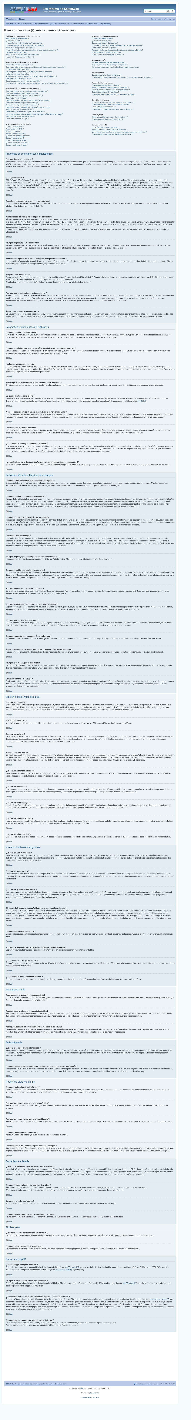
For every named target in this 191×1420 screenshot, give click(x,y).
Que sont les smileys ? (14, 131)
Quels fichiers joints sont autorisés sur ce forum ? (110, 117)
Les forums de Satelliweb (61, 8)
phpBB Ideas (128, 1283)
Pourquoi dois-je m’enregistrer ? (17, 38)
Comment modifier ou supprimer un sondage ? (22, 103)
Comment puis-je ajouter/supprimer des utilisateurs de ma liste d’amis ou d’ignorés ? (122, 77)
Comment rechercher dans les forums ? (106, 85)
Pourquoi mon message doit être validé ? (20, 116)
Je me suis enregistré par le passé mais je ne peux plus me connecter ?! (32, 50)
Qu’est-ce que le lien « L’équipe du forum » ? (108, 54)
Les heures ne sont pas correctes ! (18, 69)
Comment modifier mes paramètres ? (19, 65)
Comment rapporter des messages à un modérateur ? (25, 112)
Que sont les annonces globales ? (18, 136)
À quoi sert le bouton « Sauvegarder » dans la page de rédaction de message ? (34, 114)
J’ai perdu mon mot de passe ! (16, 52)
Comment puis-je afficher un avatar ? (19, 78)
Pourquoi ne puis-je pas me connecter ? (20, 48)
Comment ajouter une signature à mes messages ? (24, 96)
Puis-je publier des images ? (16, 133)
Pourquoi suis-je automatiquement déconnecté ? (23, 54)
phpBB (140, 401)
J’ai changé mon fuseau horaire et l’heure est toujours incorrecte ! (29, 72)
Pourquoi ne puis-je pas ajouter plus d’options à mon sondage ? (28, 100)
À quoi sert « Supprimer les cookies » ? (20, 57)
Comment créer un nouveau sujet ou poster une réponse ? (27, 91)
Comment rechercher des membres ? (105, 92)
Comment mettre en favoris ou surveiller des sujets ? (111, 104)
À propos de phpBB (62, 1270)
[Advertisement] (90, 1359)
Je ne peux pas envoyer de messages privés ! (108, 62)
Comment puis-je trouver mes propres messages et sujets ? (113, 94)
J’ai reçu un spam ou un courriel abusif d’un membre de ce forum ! (116, 67)
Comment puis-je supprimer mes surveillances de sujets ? (113, 109)
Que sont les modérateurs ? (102, 41)
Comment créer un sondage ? (16, 98)
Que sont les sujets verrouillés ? (17, 143)
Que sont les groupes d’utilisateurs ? (105, 43)
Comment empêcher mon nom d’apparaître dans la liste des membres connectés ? (36, 67)
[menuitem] (22, 19)
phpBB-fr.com (94, 1393)
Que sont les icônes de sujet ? (17, 145)
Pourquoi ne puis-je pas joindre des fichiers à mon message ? (28, 107)
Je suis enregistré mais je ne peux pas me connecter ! (25, 45)
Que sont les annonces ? (15, 138)
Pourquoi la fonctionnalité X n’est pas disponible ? (109, 129)
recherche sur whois (158, 1299)
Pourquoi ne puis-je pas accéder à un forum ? (22, 105)
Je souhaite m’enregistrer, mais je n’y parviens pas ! (24, 43)
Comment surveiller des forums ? (104, 107)
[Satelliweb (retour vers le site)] (24, 9)
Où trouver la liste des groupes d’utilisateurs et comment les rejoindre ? (117, 45)
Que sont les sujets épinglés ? (16, 140)
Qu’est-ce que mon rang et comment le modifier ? (23, 81)
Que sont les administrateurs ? (103, 38)
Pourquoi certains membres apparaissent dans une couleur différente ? (117, 50)
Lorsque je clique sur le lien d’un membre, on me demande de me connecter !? (37, 83)
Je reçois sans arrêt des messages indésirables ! (110, 65)
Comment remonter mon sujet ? (17, 119)
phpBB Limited (71, 1267)
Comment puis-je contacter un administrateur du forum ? (112, 134)
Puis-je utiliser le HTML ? (15, 129)
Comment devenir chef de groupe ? (104, 48)
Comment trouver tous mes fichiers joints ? (107, 119)
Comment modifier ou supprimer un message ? (23, 93)
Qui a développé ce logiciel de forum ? (105, 127)
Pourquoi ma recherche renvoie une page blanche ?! (111, 90)
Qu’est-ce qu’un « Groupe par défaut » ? (106, 52)
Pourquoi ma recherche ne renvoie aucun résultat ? (110, 87)
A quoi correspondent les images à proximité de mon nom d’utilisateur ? (31, 76)
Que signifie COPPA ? (13, 41)
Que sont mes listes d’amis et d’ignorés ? (106, 75)
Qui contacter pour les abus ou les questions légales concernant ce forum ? (119, 132)
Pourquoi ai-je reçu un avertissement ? (20, 109)
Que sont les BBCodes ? (15, 126)
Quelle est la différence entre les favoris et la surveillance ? (113, 102)
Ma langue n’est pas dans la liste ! (18, 74)
